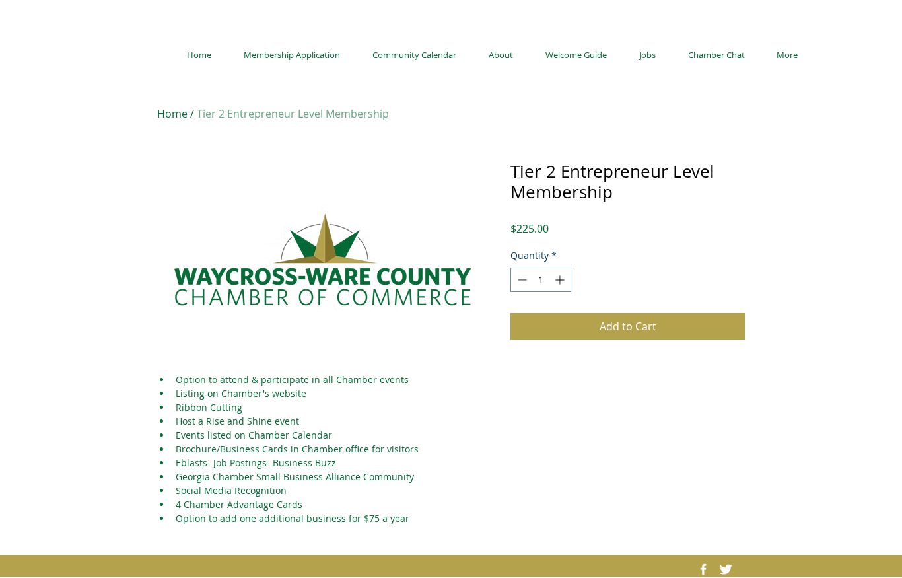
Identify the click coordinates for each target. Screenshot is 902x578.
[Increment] (561, 279)
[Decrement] (520, 279)
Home (172, 113)
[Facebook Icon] (703, 569)
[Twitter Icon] (725, 569)
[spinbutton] (541, 279)
